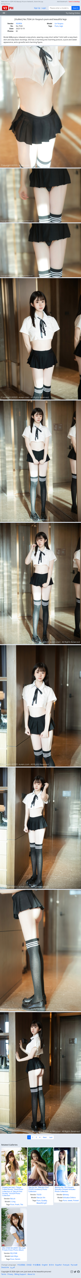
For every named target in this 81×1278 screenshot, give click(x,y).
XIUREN (19, 23)
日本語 (29, 1265)
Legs (61, 26)
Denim (17, 1259)
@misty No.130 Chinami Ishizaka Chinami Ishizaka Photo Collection (65, 1189)
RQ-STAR (13, 1253)
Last (51, 1137)
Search (75, 8)
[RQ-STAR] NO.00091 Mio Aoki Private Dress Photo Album (14, 1249)
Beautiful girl (42, 1203)
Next (45, 1137)
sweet (70, 1200)
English (45, 1265)
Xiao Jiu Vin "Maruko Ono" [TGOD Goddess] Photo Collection (38, 1189)
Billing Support (20, 1274)
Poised (76, 1200)
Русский (74, 1265)
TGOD (39, 1194)
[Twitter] (75, 1271)
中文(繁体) (37, 1265)
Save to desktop (74, 2)
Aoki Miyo (14, 1256)
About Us (31, 1274)
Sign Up (37, 8)
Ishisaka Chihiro (69, 1197)
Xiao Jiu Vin (41, 1197)
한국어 (51, 1265)
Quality (44, 1200)
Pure (56, 26)
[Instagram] (71, 1271)
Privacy (10, 1274)
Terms (3, 1274)
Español (58, 1265)
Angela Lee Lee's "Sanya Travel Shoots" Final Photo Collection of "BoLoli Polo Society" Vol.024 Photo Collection (12, 1191)
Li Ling (12, 1201)
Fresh (17, 1204)
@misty (66, 1194)
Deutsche (5, 1267)
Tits (21, 1204)
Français (66, 1265)
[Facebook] (78, 1271)
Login (44, 8)
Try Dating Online (73, 13)
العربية (12, 1267)
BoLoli (12, 1198)
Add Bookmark (62, 2)
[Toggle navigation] (4, 13)
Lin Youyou (59, 23)
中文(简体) (21, 1265)
